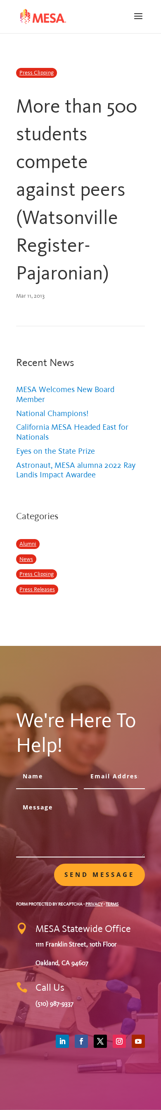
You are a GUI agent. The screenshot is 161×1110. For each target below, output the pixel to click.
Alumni (27, 543)
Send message (99, 874)
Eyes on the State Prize (55, 451)
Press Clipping (36, 72)
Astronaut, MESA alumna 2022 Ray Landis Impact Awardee (75, 470)
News (26, 559)
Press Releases (37, 589)
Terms (112, 904)
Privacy (94, 904)
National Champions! (52, 413)
